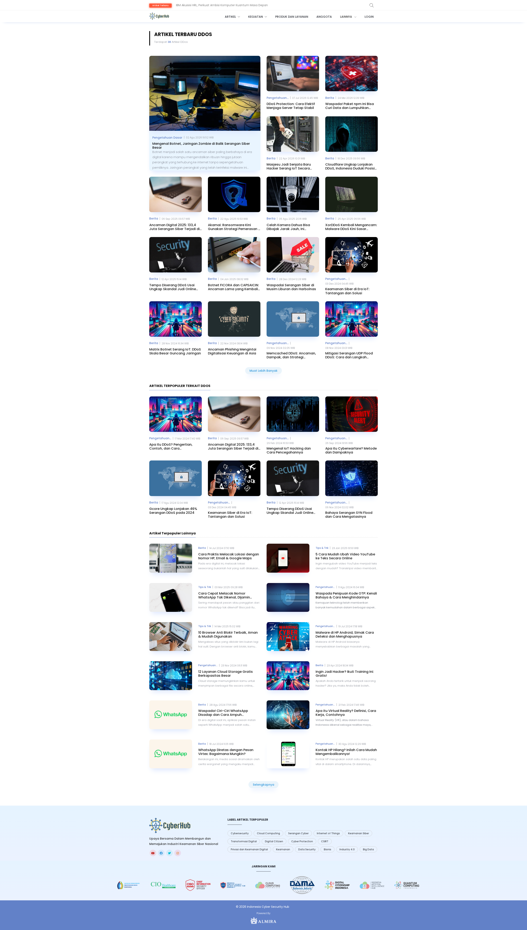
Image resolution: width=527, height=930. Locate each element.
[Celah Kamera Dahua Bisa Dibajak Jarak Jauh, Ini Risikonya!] (293, 194)
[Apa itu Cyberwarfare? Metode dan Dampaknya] (351, 414)
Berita (329, 98)
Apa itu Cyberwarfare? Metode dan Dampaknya (351, 450)
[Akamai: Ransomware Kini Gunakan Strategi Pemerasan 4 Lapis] (234, 194)
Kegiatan (256, 17)
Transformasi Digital (244, 841)
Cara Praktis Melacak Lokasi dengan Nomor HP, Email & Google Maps (228, 556)
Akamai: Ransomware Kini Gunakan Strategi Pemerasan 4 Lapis (234, 227)
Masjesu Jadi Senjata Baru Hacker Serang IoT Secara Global (289, 166)
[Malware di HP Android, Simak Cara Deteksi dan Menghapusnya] (288, 636)
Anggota (324, 17)
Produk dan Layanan (291, 17)
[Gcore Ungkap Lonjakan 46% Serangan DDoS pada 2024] (175, 478)
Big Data (368, 849)
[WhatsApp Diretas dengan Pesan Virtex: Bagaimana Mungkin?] (170, 754)
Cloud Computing (268, 833)
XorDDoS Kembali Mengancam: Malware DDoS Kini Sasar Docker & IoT (351, 227)
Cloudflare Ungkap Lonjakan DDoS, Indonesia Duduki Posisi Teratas (350, 166)
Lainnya (346, 17)
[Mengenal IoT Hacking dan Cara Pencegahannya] (293, 414)
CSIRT (324, 841)
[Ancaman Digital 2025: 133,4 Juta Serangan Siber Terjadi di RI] (175, 194)
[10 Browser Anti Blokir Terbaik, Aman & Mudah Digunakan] (170, 636)
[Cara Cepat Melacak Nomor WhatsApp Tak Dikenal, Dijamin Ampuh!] (170, 597)
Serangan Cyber (298, 833)
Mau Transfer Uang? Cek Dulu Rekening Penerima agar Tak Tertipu (224, 5)
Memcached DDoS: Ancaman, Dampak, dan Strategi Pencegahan (291, 355)
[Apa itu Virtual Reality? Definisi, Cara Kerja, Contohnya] (288, 714)
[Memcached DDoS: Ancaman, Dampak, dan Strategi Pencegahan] (293, 319)
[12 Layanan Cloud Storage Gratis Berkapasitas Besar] (170, 675)
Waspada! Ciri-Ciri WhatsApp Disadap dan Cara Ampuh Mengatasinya (223, 713)
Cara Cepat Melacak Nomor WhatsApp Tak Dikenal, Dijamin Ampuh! (224, 595)
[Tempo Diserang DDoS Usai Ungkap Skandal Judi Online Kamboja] (175, 254)
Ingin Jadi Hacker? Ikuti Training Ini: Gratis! (345, 674)
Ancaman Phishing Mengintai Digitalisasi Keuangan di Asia (232, 351)
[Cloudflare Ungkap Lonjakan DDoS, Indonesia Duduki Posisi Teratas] (351, 134)
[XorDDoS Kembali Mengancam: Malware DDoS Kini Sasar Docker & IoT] (351, 194)
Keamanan (283, 849)
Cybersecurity (240, 833)
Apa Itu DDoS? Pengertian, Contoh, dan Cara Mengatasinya (170, 446)
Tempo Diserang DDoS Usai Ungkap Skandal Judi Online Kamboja (172, 287)
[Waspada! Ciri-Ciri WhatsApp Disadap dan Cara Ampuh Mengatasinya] (170, 714)
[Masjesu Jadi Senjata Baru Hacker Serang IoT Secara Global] (293, 134)
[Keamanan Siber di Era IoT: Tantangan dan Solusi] (351, 254)
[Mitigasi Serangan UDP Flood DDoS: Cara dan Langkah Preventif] (351, 319)
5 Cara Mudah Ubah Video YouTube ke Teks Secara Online (345, 556)
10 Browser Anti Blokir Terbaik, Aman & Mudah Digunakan (228, 634)
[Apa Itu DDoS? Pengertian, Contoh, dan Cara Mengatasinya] (175, 414)
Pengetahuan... (278, 98)
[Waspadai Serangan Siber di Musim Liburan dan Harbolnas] (293, 254)
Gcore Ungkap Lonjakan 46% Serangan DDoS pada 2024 (173, 511)
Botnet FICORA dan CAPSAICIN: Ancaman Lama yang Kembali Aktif (233, 287)
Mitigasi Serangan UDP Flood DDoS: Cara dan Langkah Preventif (349, 355)
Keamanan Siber (358, 833)
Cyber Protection (302, 841)
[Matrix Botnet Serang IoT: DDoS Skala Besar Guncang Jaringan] (175, 319)
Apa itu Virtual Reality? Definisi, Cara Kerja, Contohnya (346, 713)
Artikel (231, 17)
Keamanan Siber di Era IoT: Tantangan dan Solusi (347, 291)
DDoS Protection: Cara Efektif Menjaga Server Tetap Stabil (291, 106)
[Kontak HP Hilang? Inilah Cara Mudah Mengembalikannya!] (288, 754)
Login (369, 17)
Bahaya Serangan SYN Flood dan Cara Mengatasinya (348, 515)
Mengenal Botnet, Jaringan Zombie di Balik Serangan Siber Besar (201, 146)
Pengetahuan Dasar (167, 138)
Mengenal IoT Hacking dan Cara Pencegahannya (289, 450)
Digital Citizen (274, 841)
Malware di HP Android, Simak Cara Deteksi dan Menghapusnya (345, 634)
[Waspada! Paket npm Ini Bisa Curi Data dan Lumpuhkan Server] (351, 73)
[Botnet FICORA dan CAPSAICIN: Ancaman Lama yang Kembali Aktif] (234, 254)
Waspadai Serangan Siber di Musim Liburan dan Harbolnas (291, 287)
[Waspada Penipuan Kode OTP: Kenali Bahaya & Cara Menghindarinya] (288, 597)
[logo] (169, 825)
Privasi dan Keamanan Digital (249, 849)
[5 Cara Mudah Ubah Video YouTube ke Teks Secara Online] (288, 558)
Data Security (307, 849)
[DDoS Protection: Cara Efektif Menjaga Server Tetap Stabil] (293, 73)
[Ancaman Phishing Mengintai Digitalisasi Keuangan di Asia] (234, 319)
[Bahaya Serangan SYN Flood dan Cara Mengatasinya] (351, 478)
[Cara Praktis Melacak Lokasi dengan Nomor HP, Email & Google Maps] (170, 558)
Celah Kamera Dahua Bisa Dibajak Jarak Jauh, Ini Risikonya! (288, 227)
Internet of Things (328, 833)
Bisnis (327, 849)
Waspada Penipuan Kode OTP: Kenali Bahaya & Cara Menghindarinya (346, 595)
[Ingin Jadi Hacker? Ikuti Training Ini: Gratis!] (288, 675)
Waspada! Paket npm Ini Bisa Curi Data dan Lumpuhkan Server (349, 106)
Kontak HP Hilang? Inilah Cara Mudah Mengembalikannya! (346, 752)
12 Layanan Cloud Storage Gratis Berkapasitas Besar (225, 674)
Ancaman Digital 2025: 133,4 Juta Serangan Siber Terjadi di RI (174, 227)
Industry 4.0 (347, 849)
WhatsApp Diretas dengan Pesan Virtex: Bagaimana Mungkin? (225, 752)
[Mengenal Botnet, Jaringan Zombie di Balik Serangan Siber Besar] (204, 93)
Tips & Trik (322, 548)
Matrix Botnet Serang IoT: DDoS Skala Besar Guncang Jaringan (175, 351)
